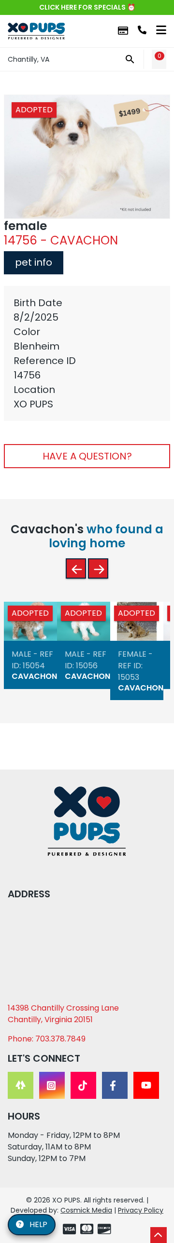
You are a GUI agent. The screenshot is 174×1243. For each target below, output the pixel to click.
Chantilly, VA (28, 59)
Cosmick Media (86, 1210)
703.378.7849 (142, 30)
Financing (123, 31)
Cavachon (34, 676)
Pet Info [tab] (33, 262)
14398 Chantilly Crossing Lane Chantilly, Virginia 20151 (63, 1013)
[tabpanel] (87, 353)
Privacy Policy (140, 1210)
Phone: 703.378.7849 (47, 1038)
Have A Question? (87, 456)
